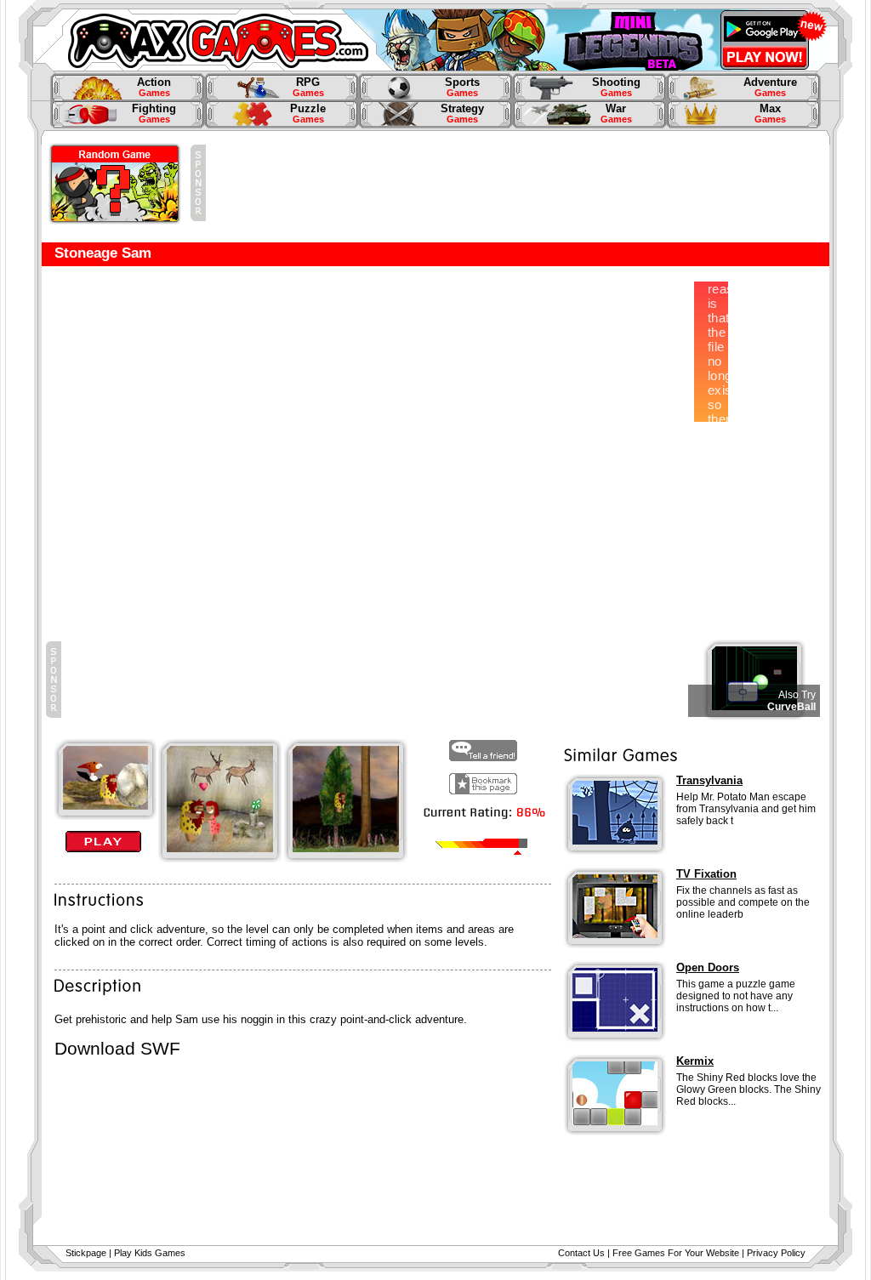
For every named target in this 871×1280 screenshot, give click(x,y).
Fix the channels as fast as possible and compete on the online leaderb (743, 902)
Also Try (797, 695)
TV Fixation (706, 874)
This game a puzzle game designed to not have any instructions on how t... (735, 996)
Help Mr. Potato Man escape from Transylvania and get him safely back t (746, 809)
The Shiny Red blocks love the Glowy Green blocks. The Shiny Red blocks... (748, 1089)
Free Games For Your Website (675, 1253)
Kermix (695, 1061)
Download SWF (117, 1048)
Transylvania (709, 780)
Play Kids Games (149, 1253)
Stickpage (85, 1253)
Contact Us (581, 1253)
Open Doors (707, 967)
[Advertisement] (515, 183)
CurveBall (791, 707)
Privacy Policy (776, 1253)
